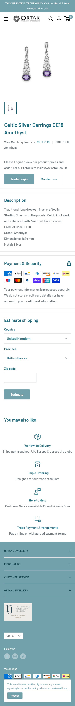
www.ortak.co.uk (55, 168)
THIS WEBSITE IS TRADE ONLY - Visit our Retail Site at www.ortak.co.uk (37, 6)
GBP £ (10, 635)
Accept (15, 695)
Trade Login (19, 179)
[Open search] (51, 18)
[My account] (59, 18)
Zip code (10, 368)
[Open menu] (6, 19)
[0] (67, 18)
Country (9, 329)
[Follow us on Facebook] (7, 656)
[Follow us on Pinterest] (23, 656)
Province (10, 349)
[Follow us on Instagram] (15, 656)
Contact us (49, 179)
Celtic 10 (43, 142)
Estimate (17, 394)
